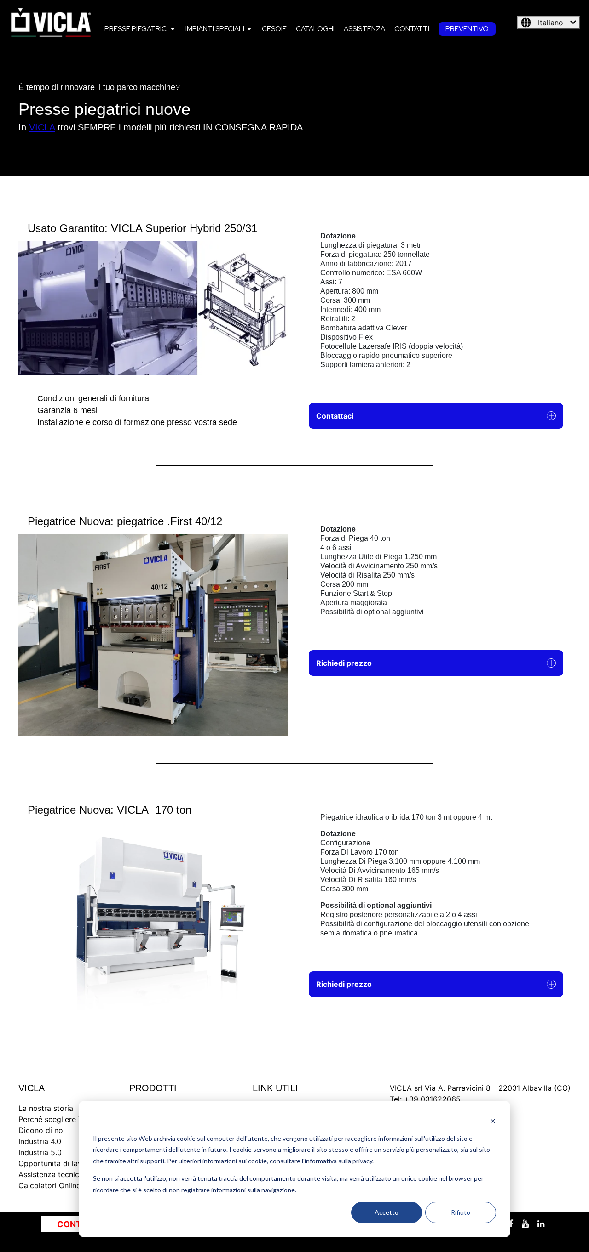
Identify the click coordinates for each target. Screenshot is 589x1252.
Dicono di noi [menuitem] (41, 1130)
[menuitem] (140, 28)
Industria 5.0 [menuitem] (40, 1152)
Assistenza (364, 29)
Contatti (411, 29)
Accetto (386, 1212)
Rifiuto (460, 1212)
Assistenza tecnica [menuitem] (50, 1174)
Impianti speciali (214, 29)
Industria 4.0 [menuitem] (39, 1141)
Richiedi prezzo (344, 663)
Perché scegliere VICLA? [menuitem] (61, 1119)
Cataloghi (315, 29)
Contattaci (334, 415)
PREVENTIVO (467, 29)
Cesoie (274, 29)
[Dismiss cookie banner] (493, 1121)
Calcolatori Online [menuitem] (49, 1185)
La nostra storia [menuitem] (45, 1108)
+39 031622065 (432, 1099)
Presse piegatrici (136, 29)
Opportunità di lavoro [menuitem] (56, 1163)
